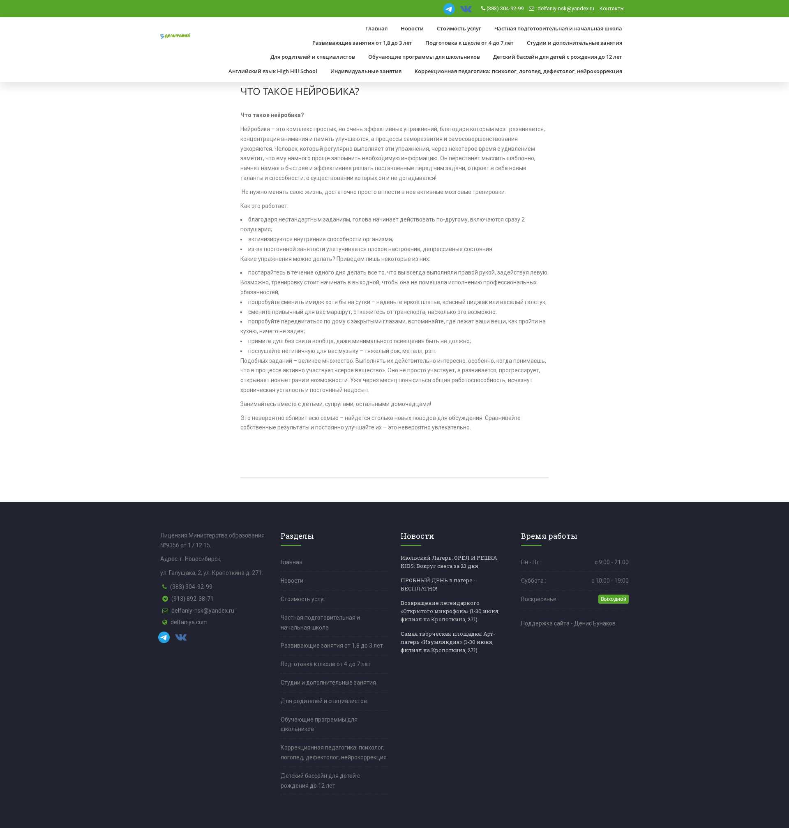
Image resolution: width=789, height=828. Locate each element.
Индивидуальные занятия (365, 71)
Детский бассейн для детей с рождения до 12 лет (557, 56)
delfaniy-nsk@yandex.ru (565, 8)
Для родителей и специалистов (312, 56)
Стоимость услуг (459, 28)
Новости (412, 28)
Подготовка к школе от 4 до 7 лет (469, 42)
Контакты (612, 8)
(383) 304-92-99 (504, 8)
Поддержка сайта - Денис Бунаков (568, 623)
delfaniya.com (189, 622)
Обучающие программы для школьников (424, 56)
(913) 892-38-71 (192, 598)
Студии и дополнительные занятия (574, 42)
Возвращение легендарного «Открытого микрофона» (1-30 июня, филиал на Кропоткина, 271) (450, 611)
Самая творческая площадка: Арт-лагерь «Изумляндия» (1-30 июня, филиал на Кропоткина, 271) (448, 642)
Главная (376, 28)
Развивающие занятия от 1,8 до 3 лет (362, 42)
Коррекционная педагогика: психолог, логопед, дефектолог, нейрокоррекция (518, 71)
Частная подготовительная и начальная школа (558, 28)
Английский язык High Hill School (272, 71)
